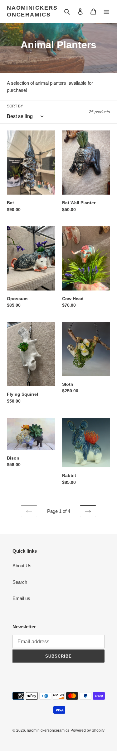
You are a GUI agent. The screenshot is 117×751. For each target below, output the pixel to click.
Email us (21, 598)
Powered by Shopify (88, 730)
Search (19, 582)
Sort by (15, 106)
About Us (22, 565)
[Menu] (106, 11)
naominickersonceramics (32, 11)
